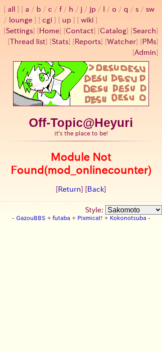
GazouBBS (30, 218)
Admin (145, 52)
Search (144, 30)
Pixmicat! (90, 218)
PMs (149, 41)
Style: (95, 209)
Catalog (113, 30)
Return (69, 189)
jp (93, 9)
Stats (60, 41)
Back (95, 189)
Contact (80, 30)
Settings (19, 30)
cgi (47, 19)
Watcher (121, 41)
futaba (61, 218)
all (11, 9)
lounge (20, 19)
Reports (88, 41)
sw (150, 9)
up (66, 19)
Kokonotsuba (128, 218)
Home (49, 30)
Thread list (27, 41)
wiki (87, 19)
